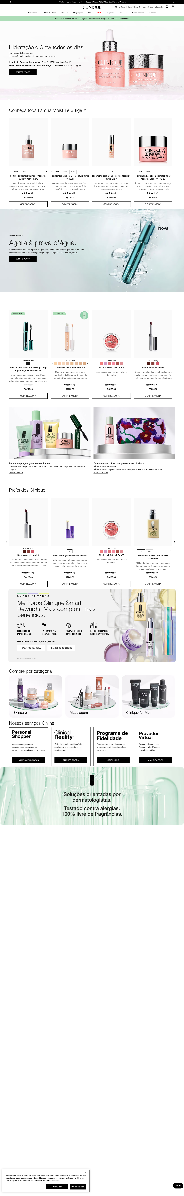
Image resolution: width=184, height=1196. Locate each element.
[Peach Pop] (101, 363)
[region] (46, 1180)
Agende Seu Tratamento (153, 7)
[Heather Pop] (121, 363)
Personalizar (57, 1187)
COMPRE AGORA (28, 204)
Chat (176, 1186)
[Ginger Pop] (109, 363)
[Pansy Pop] (105, 363)
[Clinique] (92, 7)
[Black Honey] (148, 363)
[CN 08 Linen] (55, 363)
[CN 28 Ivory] (67, 363)
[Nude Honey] (152, 363)
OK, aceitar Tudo (77, 1187)
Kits (89, 13)
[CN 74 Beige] (84, 363)
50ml (24, 172)
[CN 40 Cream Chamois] (76, 363)
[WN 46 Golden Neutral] (71, 363)
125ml (140, 551)
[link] (28, 142)
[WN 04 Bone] (63, 363)
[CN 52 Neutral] (80, 363)
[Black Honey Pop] (117, 363)
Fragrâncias (110, 13)
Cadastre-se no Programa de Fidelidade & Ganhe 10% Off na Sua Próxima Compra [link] (92, 2)
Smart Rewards (134, 7)
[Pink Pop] (113, 363)
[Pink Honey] (157, 363)
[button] (173, 7)
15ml (57, 172)
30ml (16, 172)
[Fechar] (85, 1172)
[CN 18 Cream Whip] (59, 363)
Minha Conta (120, 7)
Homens (152, 13)
